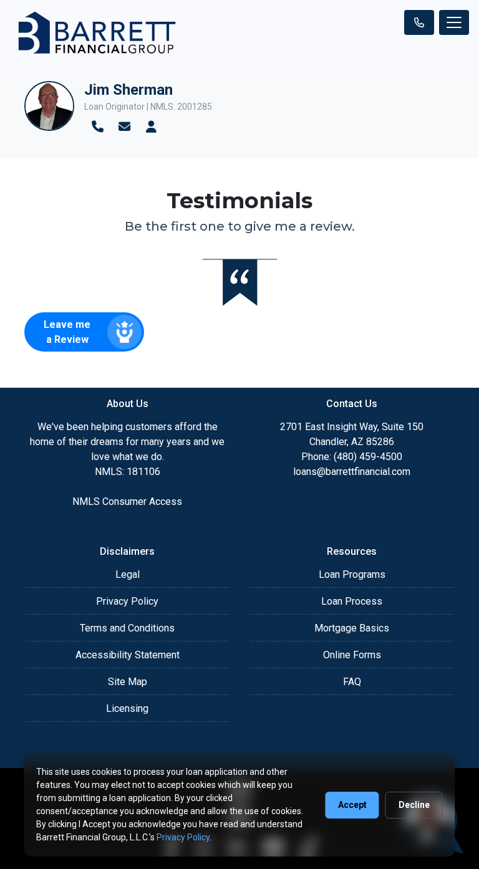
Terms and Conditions (127, 628)
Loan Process (351, 601)
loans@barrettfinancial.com (351, 472)
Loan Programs (352, 574)
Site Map (127, 682)
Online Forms (352, 655)
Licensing (127, 708)
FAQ (352, 682)
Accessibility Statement (127, 655)
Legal (127, 574)
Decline (414, 805)
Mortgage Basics (351, 628)
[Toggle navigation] (454, 22)
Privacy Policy (127, 601)
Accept (352, 805)
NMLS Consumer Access (127, 501)
